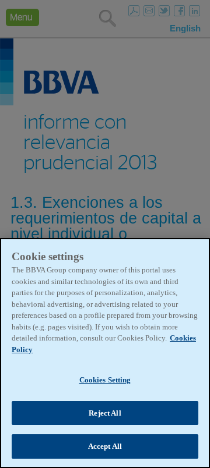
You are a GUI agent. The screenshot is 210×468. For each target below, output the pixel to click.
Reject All (105, 413)
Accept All (105, 446)
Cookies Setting (105, 379)
